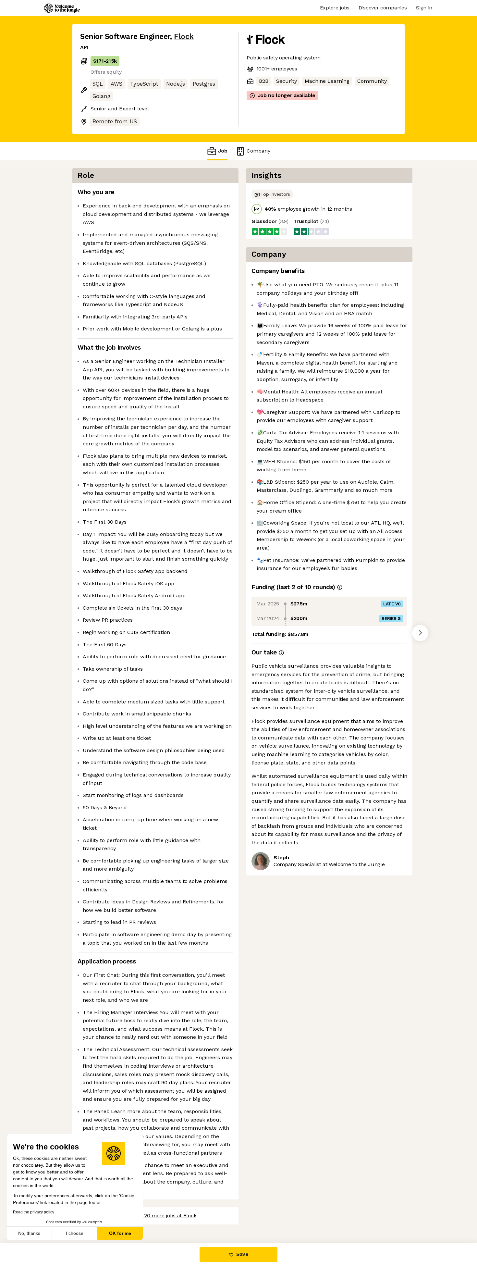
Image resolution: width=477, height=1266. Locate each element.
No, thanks (29, 1233)
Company (258, 151)
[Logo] (62, 8)
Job (222, 151)
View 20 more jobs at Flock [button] (164, 1215)
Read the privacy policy (33, 1212)
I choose (74, 1233)
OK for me (120, 1233)
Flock (184, 36)
